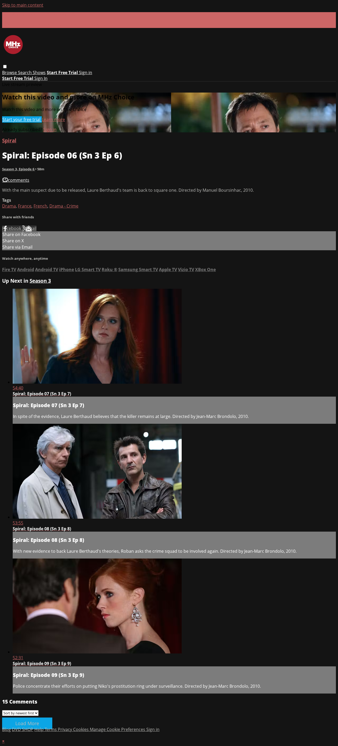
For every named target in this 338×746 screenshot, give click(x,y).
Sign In (41, 78)
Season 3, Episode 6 (18, 169)
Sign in (85, 72)
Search (25, 72)
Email (31, 228)
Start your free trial (21, 119)
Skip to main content (22, 5)
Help (39, 729)
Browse (10, 72)
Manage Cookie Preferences (118, 729)
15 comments (15, 180)
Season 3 (40, 280)
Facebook (12, 228)
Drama (9, 206)
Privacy (65, 729)
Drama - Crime (63, 206)
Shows (39, 72)
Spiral (9, 140)
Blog (6, 729)
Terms (51, 729)
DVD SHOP (22, 729)
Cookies (81, 729)
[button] (5, 66)
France (24, 206)
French (40, 206)
